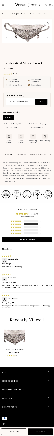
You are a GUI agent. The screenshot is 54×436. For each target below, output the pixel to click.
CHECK (41, 101)
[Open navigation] (7, 5)
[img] (6, 256)
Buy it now (40, 431)
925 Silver (9, 117)
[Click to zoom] (48, 23)
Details (8, 154)
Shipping (21, 154)
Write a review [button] (27, 239)
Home (4, 14)
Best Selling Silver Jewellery (18, 14)
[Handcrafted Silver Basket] (14, 335)
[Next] (48, 38)
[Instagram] (4, 424)
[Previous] (6, 38)
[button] (8, 74)
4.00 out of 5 (33, 214)
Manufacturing (38, 154)
